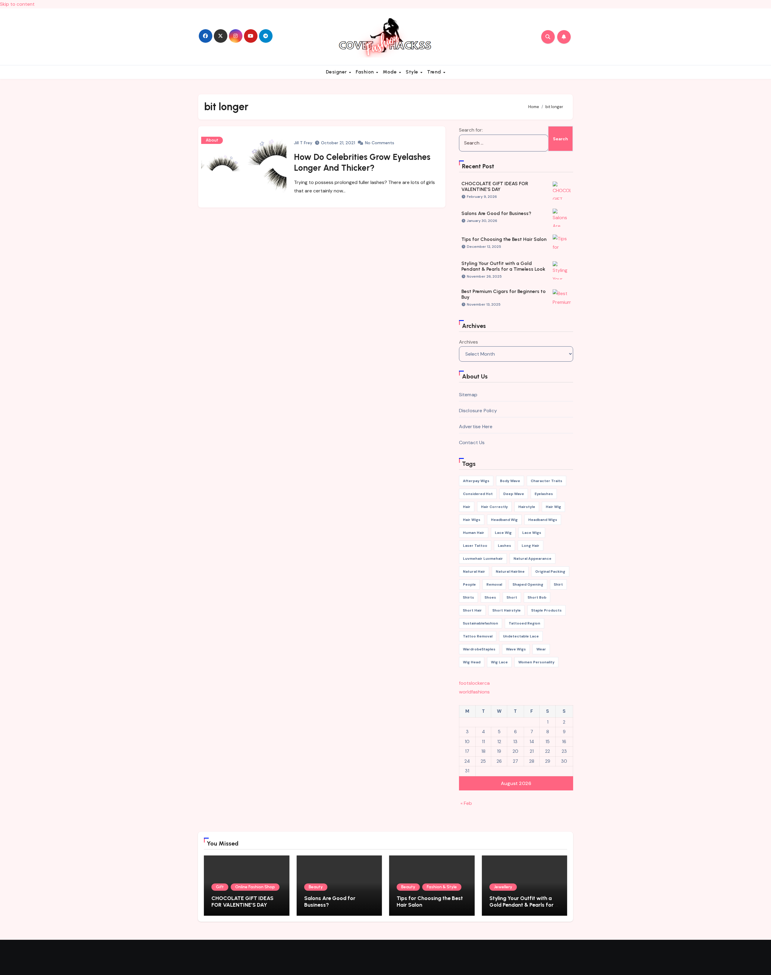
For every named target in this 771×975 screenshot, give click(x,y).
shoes (490, 597)
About (212, 140)
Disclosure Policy (478, 410)
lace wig (503, 532)
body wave (510, 480)
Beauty (316, 886)
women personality (536, 662)
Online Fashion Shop (255, 886)
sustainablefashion (480, 623)
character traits (546, 480)
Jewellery (503, 886)
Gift (220, 886)
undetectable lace (521, 636)
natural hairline (510, 571)
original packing (550, 571)
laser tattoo (475, 545)
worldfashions (474, 692)
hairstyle (526, 506)
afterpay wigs (476, 480)
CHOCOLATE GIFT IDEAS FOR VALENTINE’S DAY (494, 186)
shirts (468, 597)
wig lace (499, 662)
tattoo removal (477, 636)
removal (494, 584)
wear (541, 649)
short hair (472, 610)
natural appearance (532, 558)
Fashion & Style (442, 886)
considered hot (478, 493)
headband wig (504, 519)
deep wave (513, 493)
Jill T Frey (303, 142)
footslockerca (474, 683)
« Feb (466, 803)
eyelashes (544, 493)
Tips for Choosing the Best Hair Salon (504, 239)
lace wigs (531, 532)
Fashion (365, 72)
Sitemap (468, 394)
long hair (530, 545)
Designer (337, 72)
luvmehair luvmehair (483, 558)
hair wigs (471, 519)
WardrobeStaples (479, 649)
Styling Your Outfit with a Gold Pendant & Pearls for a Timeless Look (503, 266)
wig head (471, 662)
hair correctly (494, 506)
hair (466, 506)
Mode (390, 72)
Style (413, 72)
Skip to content (17, 4)
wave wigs (516, 649)
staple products (546, 610)
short (512, 597)
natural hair (474, 571)
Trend (434, 72)
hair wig (553, 506)
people (469, 584)
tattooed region (524, 623)
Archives (468, 342)
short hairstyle (506, 610)
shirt (558, 584)
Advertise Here (476, 426)
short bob (537, 597)
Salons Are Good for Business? (496, 213)
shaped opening (528, 584)
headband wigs (542, 519)
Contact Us (472, 442)
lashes (504, 545)
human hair (473, 532)
